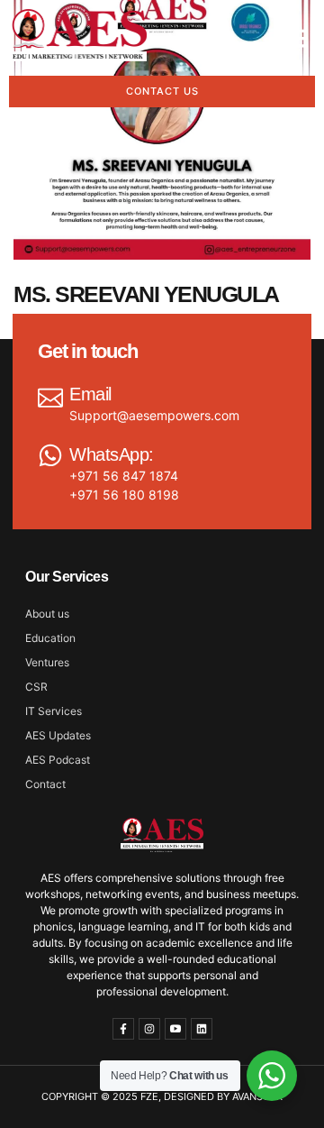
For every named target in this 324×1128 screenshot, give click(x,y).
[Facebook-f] (123, 1029)
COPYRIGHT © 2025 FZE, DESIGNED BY (136, 1096)
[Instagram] (149, 1029)
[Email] (50, 395)
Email (90, 394)
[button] (296, 38)
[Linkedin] (201, 1029)
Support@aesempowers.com (154, 415)
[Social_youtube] (175, 1029)
